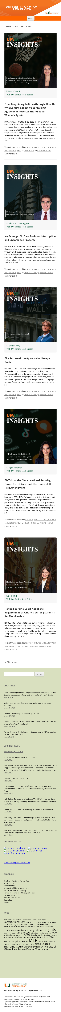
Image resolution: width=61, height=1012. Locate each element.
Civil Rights (42, 920)
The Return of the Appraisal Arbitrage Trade (21, 713)
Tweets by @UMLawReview (17, 862)
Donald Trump (23, 924)
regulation (20, 935)
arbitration (17, 920)
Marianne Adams (44, 151)
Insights (12, 151)
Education (34, 925)
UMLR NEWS (9, 685)
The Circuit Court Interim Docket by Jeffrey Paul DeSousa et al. (28, 809)
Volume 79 (43, 949)
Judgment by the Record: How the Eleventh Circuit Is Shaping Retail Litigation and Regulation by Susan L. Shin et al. (30, 831)
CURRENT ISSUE (12, 745)
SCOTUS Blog (9, 883)
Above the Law (9, 886)
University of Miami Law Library (16, 888)
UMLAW (21, 941)
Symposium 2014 (45, 937)
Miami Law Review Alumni (41, 933)
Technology (12, 941)
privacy (11, 935)
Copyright (30, 922)
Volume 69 (31, 949)
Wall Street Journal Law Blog (15, 890)
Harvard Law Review (12, 897)
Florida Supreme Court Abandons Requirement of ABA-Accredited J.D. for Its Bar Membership (29, 612)
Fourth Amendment (17, 930)
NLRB (6, 935)
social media (37, 935)
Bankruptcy (26, 920)
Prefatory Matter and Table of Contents (19, 757)
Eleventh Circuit (45, 924)
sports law (17, 937)
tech (5, 941)
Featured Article (40, 147)
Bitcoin (34, 920)
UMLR (31, 940)
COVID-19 (39, 922)
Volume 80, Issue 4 (13, 751)
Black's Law (8, 900)
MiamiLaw (24, 932)
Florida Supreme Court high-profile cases (20, 893)
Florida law (33, 926)
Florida (24, 926)
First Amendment (12, 926)
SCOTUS (28, 935)
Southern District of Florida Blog (16, 881)
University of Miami (32, 947)
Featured (29, 147)
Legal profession (11, 933)
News (19, 151)
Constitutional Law (14, 922)
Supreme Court (29, 937)
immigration (34, 930)
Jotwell (6, 902)
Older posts (10, 662)
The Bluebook (9, 895)
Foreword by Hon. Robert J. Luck (16, 778)
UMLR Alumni (44, 941)
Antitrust (8, 919)
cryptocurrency (49, 922)
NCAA (54, 932)
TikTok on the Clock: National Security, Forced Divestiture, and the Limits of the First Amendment (28, 484)
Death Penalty (10, 924)
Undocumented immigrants (21, 944)
